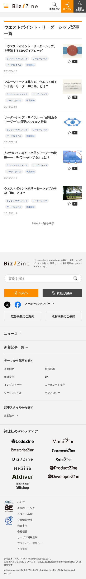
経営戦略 (50, 368)
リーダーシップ (40, 58)
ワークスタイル (14, 64)
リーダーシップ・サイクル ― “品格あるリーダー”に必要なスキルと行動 (30, 119)
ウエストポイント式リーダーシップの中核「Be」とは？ (30, 190)
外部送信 (22, 549)
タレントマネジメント (17, 58)
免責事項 (22, 525)
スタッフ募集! (25, 513)
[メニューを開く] (6, 6)
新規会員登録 (64, 293)
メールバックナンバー (37, 303)
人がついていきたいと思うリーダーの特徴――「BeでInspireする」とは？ (30, 155)
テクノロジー (52, 392)
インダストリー (13, 384)
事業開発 (30, 64)
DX (46, 376)
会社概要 (22, 531)
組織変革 (9, 376)
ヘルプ (21, 502)
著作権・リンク (26, 508)
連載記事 (9, 415)
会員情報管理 (24, 519)
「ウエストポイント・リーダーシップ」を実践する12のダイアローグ (30, 48)
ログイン (23, 293)
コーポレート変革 (55, 384)
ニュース (11, 333)
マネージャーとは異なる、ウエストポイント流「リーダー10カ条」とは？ (30, 83)
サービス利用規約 (27, 537)
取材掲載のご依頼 (63, 316)
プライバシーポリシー (29, 543)
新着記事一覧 (14, 347)
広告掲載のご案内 (22, 316)
